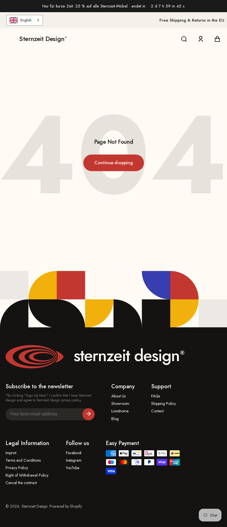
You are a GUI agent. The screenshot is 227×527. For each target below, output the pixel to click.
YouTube (72, 468)
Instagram (73, 460)
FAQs (155, 396)
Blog (115, 419)
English (26, 20)
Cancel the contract (21, 482)
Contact (157, 411)
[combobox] (24, 20)
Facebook (74, 453)
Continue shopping (113, 163)
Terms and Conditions (23, 460)
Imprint (11, 453)
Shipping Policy (163, 403)
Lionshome (119, 411)
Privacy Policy (17, 468)
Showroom (120, 403)
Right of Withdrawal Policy (27, 475)
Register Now (88, 414)
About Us (118, 396)
